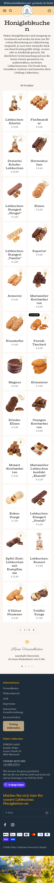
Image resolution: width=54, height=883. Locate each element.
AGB (5, 698)
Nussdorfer (15, 341)
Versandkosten (11, 688)
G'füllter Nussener (14, 612)
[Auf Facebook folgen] (5, 825)
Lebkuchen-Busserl (39, 560)
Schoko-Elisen (15, 422)
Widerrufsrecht (11, 693)
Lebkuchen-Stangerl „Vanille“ (14, 254)
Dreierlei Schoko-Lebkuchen (14, 164)
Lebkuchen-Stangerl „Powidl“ (39, 517)
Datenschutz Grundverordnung (13, 711)
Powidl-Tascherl (39, 343)
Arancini (15, 295)
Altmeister (39, 382)
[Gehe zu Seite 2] (33, 630)
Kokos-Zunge (14, 515)
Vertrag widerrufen (13, 726)
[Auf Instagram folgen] (13, 825)
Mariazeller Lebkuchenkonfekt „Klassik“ (39, 470)
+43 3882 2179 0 (11, 764)
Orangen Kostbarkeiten (39, 423)
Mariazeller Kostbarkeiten (39, 299)
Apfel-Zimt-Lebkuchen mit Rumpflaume (15, 565)
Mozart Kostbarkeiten (14, 468)
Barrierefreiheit (11, 717)
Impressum (9, 703)
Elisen (39, 206)
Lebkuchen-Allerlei (14, 121)
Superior (39, 251)
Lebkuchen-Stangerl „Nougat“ (14, 209)
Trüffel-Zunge (39, 612)
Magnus (15, 382)
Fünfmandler (39, 121)
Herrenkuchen (39, 163)
